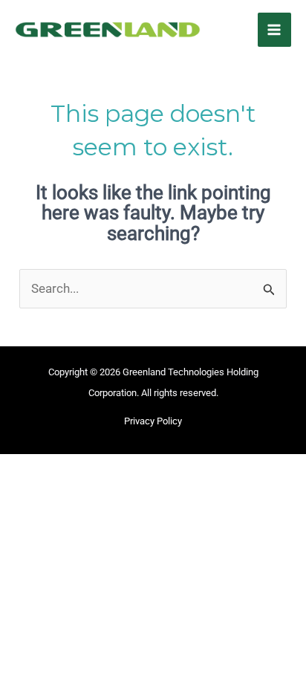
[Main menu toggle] (275, 30)
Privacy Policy (153, 421)
